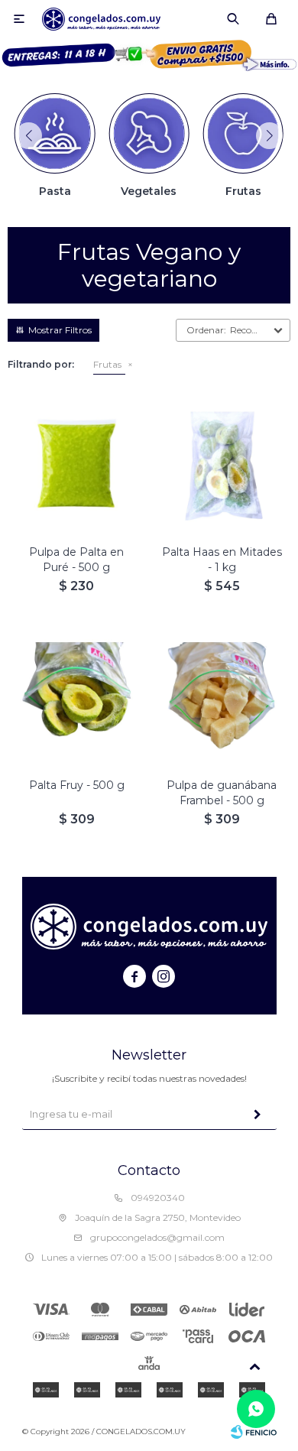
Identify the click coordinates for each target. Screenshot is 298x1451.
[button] (233, 19)
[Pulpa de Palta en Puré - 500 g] (76, 464)
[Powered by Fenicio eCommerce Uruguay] (254, 1431)
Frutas (107, 364)
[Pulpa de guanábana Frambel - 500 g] (221, 697)
